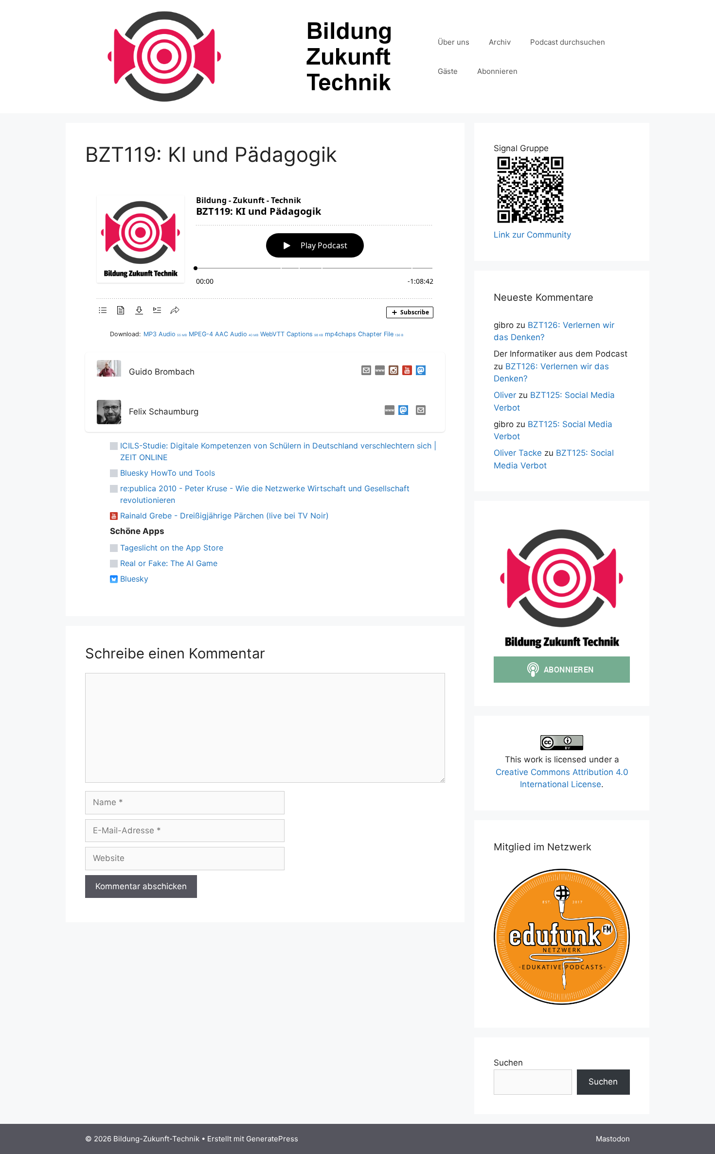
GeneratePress (272, 1138)
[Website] (378, 372)
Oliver (505, 395)
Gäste (448, 71)
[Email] (364, 372)
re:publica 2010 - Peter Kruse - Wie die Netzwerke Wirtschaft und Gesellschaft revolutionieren (265, 494)
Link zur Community (532, 235)
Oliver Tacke (518, 453)
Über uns (453, 42)
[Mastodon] (419, 372)
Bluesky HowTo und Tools (167, 473)
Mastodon (613, 1138)
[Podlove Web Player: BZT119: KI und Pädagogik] (265, 254)
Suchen (508, 1063)
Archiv (500, 42)
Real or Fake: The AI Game (168, 563)
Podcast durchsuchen (567, 42)
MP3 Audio (165, 334)
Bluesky (134, 579)
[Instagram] (391, 372)
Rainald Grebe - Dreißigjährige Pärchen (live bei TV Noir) (224, 515)
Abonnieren (497, 71)
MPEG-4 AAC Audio (223, 334)
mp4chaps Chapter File (364, 334)
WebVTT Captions (291, 334)
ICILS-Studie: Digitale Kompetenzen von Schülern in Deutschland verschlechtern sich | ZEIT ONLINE (278, 451)
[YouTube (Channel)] (405, 372)
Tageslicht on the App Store (171, 547)
